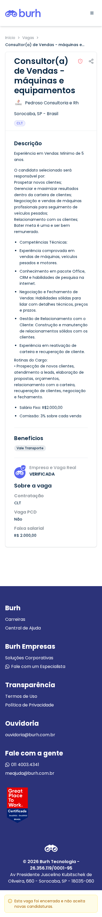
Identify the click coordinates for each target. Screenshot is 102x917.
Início (10, 37)
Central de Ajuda (23, 628)
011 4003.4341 (25, 764)
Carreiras (15, 619)
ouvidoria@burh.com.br (30, 735)
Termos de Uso (21, 696)
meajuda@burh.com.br (29, 773)
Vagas (28, 37)
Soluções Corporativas (29, 658)
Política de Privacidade (29, 705)
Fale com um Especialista (38, 666)
